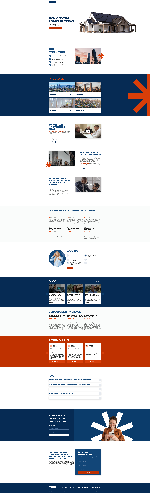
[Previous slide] (47, 294)
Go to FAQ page (97, 375)
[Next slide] (103, 294)
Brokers (73, 487)
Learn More (70, 94)
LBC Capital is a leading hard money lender (57, 131)
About (66, 487)
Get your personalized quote (55, 27)
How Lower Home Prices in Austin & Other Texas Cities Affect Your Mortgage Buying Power (75, 295)
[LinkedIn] (99, 487)
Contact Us (88, 472)
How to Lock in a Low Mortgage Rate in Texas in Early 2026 (56, 295)
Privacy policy (69, 491)
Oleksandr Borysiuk (98, 491)
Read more (51, 302)
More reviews (97, 340)
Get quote (83, 168)
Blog (80, 487)
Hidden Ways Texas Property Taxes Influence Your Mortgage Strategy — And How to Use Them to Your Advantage (92, 295)
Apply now (98, 2)
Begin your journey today (84, 163)
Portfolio (77, 487)
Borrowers (69, 487)
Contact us (86, 487)
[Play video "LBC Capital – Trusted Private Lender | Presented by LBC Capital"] (88, 131)
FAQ (82, 487)
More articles (97, 281)
